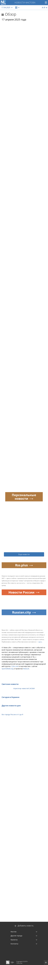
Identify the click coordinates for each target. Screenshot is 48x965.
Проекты (14, 940)
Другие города (16, 936)
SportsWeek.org (7, 669)
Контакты (14, 944)
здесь (40, 642)
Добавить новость (25, 926)
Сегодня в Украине (10, 697)
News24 (26, 669)
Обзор (10, 14)
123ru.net (14, 666)
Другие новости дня (11, 705)
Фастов (13, 932)
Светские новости (10, 684)
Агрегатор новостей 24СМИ (24, 688)
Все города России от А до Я (12, 714)
